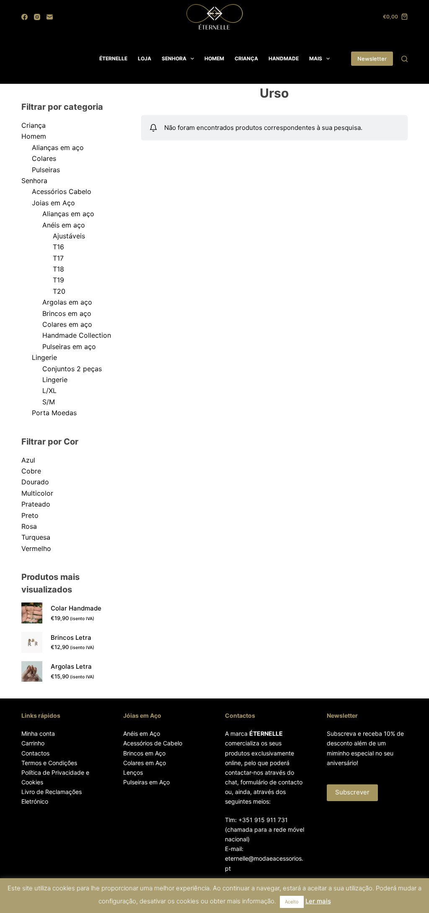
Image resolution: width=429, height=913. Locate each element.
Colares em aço (67, 324)
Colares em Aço (144, 762)
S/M (48, 402)
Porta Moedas (54, 413)
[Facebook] (24, 17)
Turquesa (35, 537)
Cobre (31, 471)
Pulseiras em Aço (146, 782)
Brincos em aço (66, 313)
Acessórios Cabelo (61, 191)
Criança (33, 125)
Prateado (35, 504)
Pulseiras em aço (69, 346)
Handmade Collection (76, 335)
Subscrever (352, 792)
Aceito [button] (292, 902)
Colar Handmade (76, 608)
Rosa (29, 526)
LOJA (144, 58)
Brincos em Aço (144, 753)
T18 (58, 269)
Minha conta (38, 733)
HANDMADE (284, 58)
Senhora (34, 180)
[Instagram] (37, 17)
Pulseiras (46, 170)
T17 (58, 258)
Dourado (35, 482)
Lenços (133, 772)
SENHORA (174, 58)
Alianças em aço (58, 147)
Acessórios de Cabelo (152, 743)
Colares (44, 158)
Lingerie (44, 357)
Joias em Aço (53, 203)
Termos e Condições (49, 762)
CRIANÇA (246, 58)
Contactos (35, 753)
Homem (33, 136)
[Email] (50, 17)
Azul (28, 460)
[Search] (404, 59)
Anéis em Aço (141, 733)
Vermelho (36, 548)
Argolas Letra (71, 666)
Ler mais (318, 901)
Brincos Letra (71, 637)
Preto (30, 515)
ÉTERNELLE (113, 58)
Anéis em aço (63, 225)
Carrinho (32, 743)
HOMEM (214, 58)
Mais (315, 58)
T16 (58, 247)
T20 (59, 291)
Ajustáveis (69, 236)
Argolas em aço (67, 302)
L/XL (49, 390)
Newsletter (372, 58)
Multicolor (37, 493)
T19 (58, 280)
